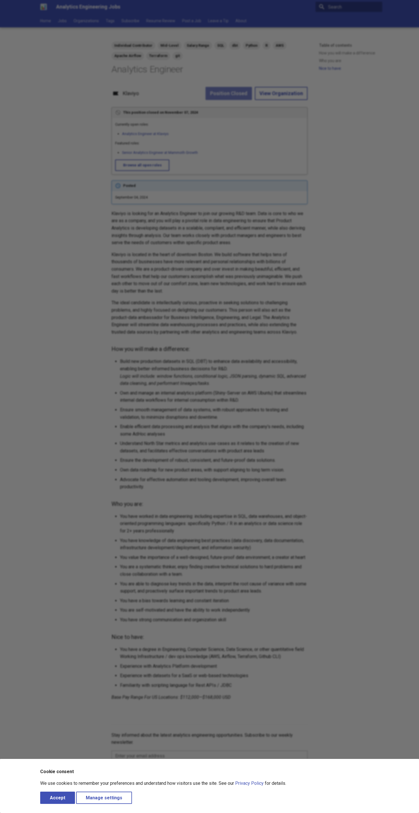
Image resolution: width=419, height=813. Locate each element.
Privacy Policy (249, 783)
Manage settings (104, 797)
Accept (57, 797)
